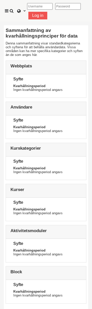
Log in (37, 15)
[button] (12, 11)
